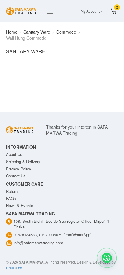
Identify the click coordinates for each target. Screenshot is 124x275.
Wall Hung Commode (26, 38)
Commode (66, 32)
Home (11, 32)
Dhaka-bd (14, 267)
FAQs (11, 198)
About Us (14, 154)
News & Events (19, 205)
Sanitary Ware (36, 32)
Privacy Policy (18, 169)
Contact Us (16, 176)
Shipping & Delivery (23, 161)
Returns (13, 191)
